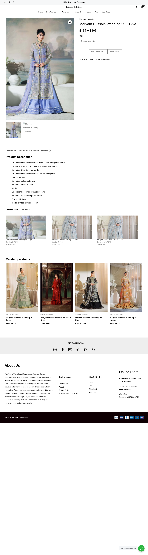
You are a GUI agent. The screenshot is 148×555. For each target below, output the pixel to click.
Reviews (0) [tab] (46, 150)
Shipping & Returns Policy (68, 393)
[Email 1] (70, 349)
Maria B (78, 12)
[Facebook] (9, 2)
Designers (65, 12)
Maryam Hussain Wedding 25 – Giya (19, 240)
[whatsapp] (93, 349)
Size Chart (93, 393)
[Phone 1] (85, 349)
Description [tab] (11, 150)
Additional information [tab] (28, 150)
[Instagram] (5, 2)
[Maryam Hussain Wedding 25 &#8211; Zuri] (73, 227)
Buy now (114, 51)
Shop (91, 382)
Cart (90, 386)
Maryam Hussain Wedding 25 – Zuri (65, 240)
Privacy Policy (64, 390)
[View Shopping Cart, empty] (142, 7)
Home (40, 12)
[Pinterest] (13, 2)
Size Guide (106, 12)
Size (81, 36)
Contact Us (63, 384)
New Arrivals (51, 12)
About (61, 387)
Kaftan (88, 12)
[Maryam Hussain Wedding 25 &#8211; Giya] (27, 227)
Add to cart (98, 51)
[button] (136, 7)
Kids (96, 12)
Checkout (93, 389)
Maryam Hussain (86, 19)
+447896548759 (125, 389)
